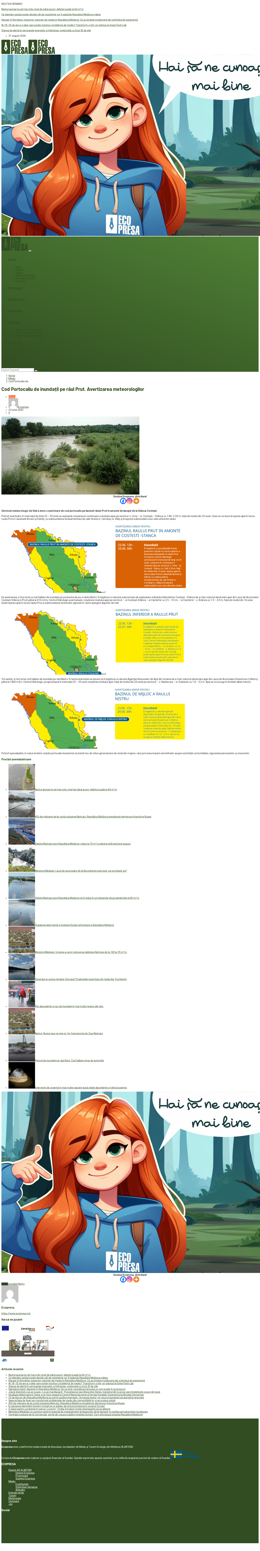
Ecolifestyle (15, 311)
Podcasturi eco (23, 350)
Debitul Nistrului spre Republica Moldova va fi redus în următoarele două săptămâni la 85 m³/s (87, 898)
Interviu (19, 353)
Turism (12, 1495)
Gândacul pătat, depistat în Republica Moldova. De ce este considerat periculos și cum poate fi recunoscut (66, 1389)
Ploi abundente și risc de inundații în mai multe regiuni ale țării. (69, 1006)
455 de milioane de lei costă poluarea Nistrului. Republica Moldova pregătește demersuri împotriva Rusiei (93, 816)
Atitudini (20, 270)
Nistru (21, 1283)
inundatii (13, 1283)
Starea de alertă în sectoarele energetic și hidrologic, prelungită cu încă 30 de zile (46, 30)
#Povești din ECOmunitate (28, 330)
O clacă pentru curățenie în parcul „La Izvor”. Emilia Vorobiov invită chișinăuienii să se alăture (59, 1409)
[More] (136, 501)
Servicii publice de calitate (28, 333)
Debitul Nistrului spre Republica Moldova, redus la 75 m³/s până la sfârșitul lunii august (83, 843)
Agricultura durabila (25, 275)
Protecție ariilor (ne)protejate (30, 335)
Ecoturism (21, 281)
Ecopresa (23, 407)
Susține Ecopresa (25, 1478)
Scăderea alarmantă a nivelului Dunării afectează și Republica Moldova (74, 925)
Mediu (12, 259)
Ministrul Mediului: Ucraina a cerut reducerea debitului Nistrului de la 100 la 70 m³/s (81, 952)
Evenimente (15, 288)
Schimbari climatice (25, 278)
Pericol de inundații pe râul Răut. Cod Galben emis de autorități (69, 1060)
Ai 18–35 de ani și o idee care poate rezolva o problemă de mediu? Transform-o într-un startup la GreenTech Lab (63, 25)
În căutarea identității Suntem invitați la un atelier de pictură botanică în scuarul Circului (56, 1406)
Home (11, 375)
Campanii (14, 322)
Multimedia (15, 342)
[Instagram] (129, 501)
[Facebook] (123, 501)
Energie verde (16, 299)
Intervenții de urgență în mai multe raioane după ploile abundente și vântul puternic (81, 1087)
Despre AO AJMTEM (19, 1470)
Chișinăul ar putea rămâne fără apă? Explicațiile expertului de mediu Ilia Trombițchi (81, 979)
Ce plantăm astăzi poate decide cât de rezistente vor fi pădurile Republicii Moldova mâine (51, 14)
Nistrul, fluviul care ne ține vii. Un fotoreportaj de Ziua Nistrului (69, 1033)
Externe (19, 272)
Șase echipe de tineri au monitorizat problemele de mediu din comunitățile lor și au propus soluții (61, 1400)
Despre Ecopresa (25, 1472)
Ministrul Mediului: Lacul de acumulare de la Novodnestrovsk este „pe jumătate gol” (81, 870)
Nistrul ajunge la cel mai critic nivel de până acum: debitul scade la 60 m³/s (42, 9)
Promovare (22, 1475)
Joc (10, 359)
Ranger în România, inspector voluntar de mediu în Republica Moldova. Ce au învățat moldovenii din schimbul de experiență (69, 19)
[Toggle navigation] (29, 250)
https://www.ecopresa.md (15, 1313)
